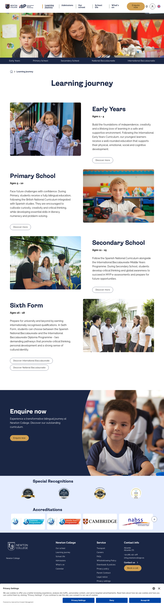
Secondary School (70, 61)
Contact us (130, 562)
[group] (28, 522)
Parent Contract (104, 573)
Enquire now (136, 6)
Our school (60, 548)
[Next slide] (154, 519)
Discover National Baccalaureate (29, 367)
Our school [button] (81, 6)
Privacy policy (103, 569)
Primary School (40, 61)
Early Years (14, 61)
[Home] (19, 6)
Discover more (102, 160)
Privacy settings (104, 581)
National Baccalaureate (103, 61)
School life (60, 556)
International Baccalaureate (141, 61)
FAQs (99, 556)
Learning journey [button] (49, 6)
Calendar (60, 569)
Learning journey (63, 552)
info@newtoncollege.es (134, 558)
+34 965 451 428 (131, 555)
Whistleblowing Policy (106, 561)
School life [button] (98, 6)
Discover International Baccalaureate (31, 360)
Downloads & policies (106, 565)
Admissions (61, 561)
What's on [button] (115, 6)
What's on (60, 565)
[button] (152, 6)
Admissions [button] (67, 5)
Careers (100, 552)
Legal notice (102, 577)
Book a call (132, 568)
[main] (82, 309)
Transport (101, 548)
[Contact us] (147, 6)
